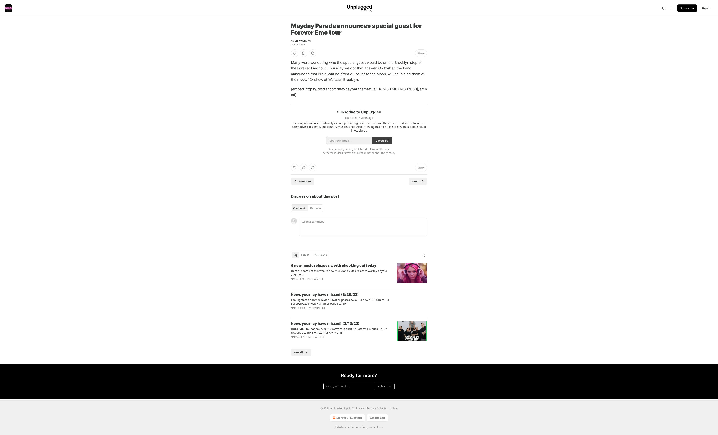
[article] (359, 275)
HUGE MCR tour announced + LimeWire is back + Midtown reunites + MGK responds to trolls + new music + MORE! (339, 330)
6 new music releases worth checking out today (333, 265)
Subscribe (687, 8)
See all (298, 352)
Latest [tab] (305, 255)
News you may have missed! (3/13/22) (325, 323)
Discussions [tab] (320, 255)
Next (415, 181)
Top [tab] (295, 255)
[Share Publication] (672, 8)
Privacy (360, 408)
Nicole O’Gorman (301, 40)
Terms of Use (377, 149)
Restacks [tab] (315, 208)
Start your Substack (349, 417)
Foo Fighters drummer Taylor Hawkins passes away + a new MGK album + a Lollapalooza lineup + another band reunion (340, 301)
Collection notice (387, 408)
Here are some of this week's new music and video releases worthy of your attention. (339, 272)
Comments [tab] (299, 208)
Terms (371, 408)
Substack (340, 427)
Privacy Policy (387, 153)
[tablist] (307, 208)
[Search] (664, 8)
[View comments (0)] (303, 53)
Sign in (706, 8)
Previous (305, 181)
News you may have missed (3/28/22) (325, 294)
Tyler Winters (315, 279)
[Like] (294, 53)
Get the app (377, 417)
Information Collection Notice (357, 153)
